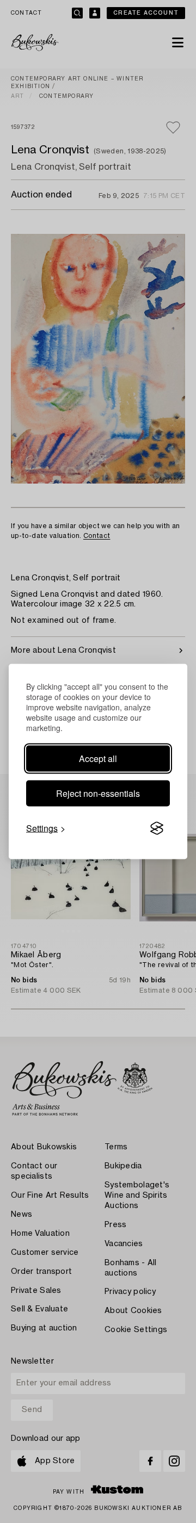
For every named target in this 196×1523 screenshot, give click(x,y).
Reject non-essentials (98, 793)
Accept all (98, 758)
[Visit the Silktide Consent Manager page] (157, 828)
